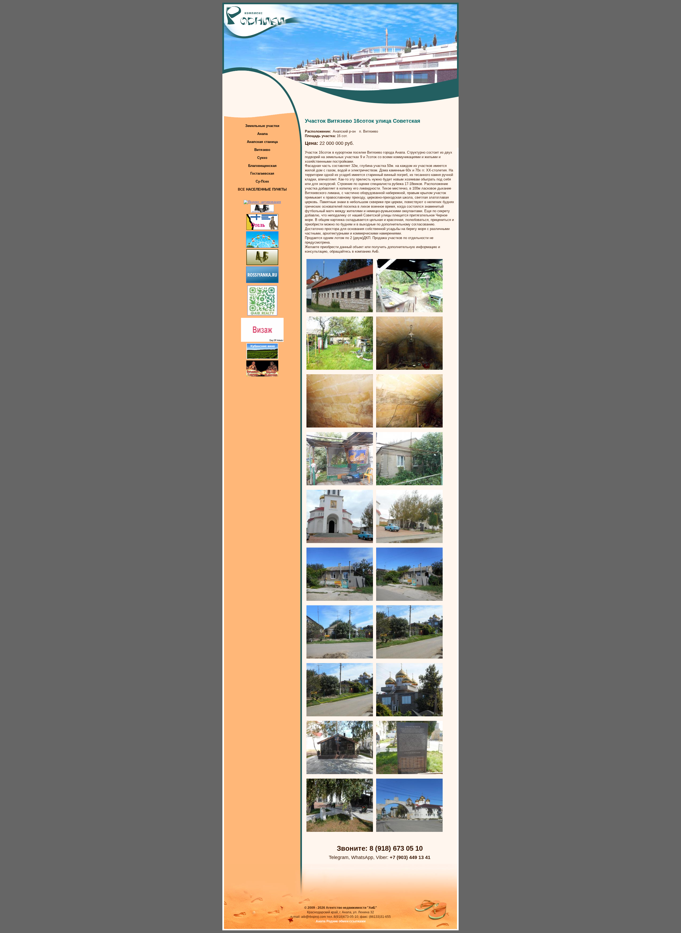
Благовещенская (262, 166)
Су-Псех (262, 181)
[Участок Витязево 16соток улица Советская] (339, 311)
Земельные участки (262, 126)
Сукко (262, 158)
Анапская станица (262, 142)
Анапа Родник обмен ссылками (341, 921)
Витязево (262, 150)
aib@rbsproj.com (313, 917)
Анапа (262, 134)
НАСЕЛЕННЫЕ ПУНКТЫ (266, 189)
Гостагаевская (262, 173)
